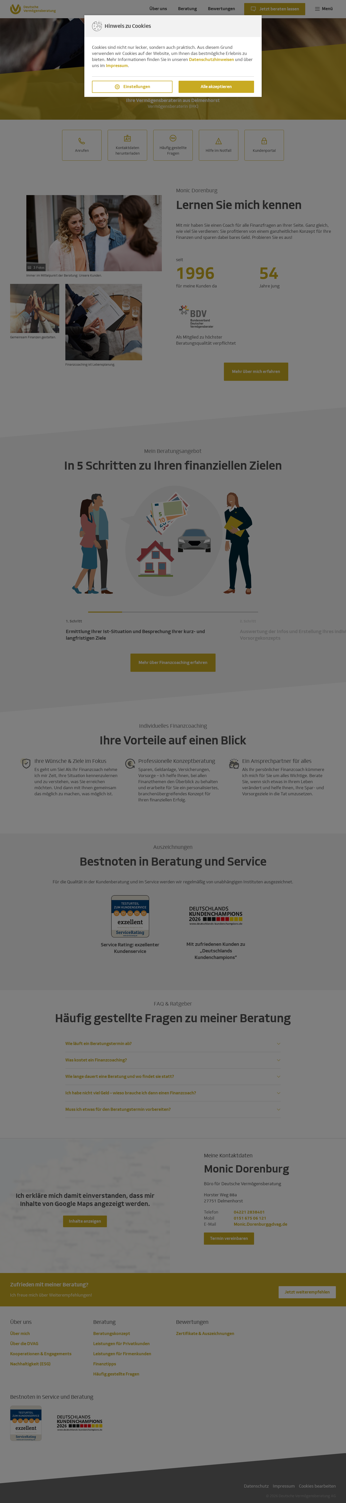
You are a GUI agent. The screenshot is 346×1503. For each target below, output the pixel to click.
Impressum (117, 66)
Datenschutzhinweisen (211, 59)
